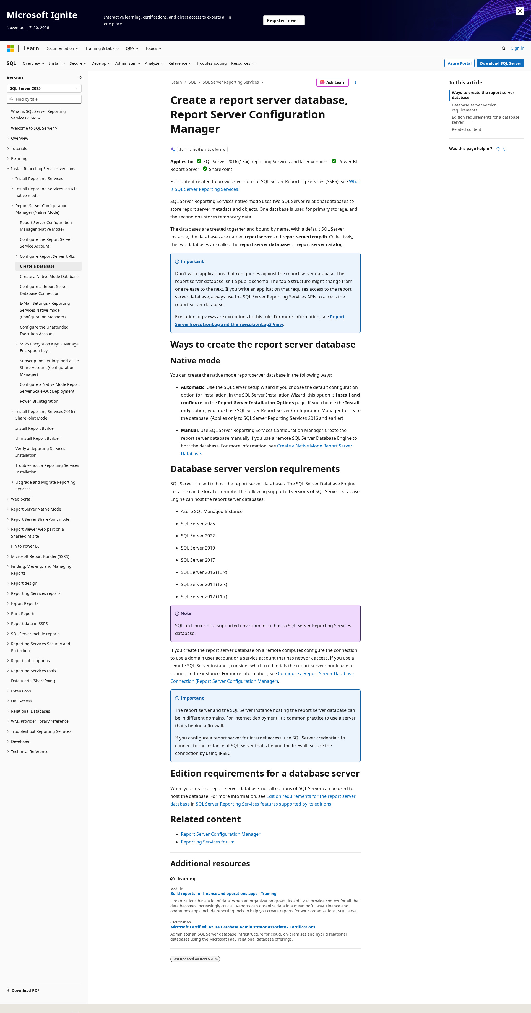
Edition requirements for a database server (485, 119)
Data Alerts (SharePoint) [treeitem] (33, 680)
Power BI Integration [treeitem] (39, 401)
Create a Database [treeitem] (37, 266)
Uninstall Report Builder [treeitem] (37, 438)
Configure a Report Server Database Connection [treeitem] (44, 290)
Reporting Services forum (208, 842)
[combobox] (44, 88)
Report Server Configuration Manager (221, 834)
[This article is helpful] (497, 148)
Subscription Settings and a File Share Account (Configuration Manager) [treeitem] (49, 367)
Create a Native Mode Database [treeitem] (49, 276)
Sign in (517, 48)
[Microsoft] (10, 48)
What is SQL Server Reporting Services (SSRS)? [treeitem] (38, 115)
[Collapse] (81, 77)
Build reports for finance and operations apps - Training (223, 893)
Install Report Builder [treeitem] (35, 428)
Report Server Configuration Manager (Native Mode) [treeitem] (46, 226)
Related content (466, 129)
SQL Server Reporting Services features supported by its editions (263, 804)
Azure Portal (460, 63)
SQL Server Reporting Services (231, 82)
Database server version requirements (474, 107)
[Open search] (503, 48)
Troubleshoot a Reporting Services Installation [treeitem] (47, 469)
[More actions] (356, 82)
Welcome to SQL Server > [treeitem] (34, 128)
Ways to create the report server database (483, 95)
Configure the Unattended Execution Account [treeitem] (44, 330)
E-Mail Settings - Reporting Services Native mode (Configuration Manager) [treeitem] (45, 310)
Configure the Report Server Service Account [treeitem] (46, 243)
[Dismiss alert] (520, 11)
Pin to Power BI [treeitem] (25, 546)
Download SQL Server (500, 63)
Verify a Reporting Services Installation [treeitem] (40, 452)
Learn (176, 82)
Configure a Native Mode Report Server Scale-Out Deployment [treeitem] (50, 388)
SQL (192, 82)
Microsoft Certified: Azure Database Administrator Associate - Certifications (242, 927)
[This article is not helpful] (504, 148)
